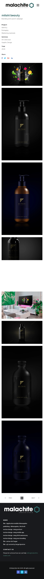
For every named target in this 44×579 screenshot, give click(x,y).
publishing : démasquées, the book (14, 527)
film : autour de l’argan (10, 541)
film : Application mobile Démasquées (15, 524)
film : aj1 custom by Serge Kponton (14, 544)
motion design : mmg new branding (14, 538)
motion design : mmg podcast (12, 530)
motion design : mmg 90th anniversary (15, 535)
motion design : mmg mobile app (13, 532)
